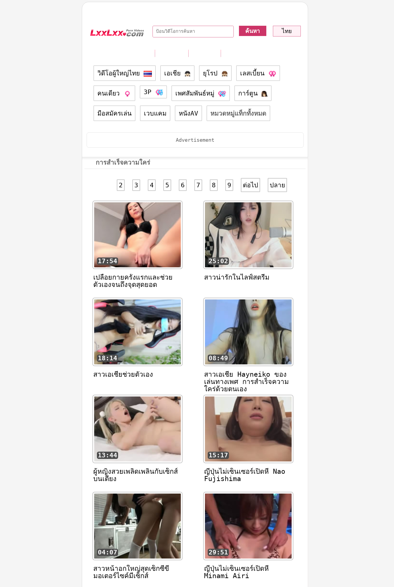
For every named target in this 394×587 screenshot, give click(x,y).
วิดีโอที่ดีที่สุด (239, 53)
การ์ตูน (250, 93)
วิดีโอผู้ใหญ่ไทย (120, 73)
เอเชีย (174, 73)
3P (149, 92)
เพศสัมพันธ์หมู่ (196, 93)
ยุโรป (212, 73)
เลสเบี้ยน (254, 73)
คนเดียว (110, 93)
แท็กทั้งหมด (172, 53)
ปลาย (277, 185)
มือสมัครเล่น (114, 113)
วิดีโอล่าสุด (204, 53)
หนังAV (188, 113)
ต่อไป (250, 185)
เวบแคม (155, 113)
